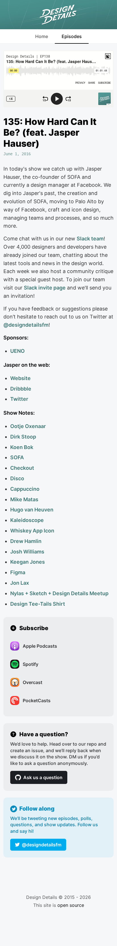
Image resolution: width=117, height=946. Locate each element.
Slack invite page (45, 288)
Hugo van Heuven (31, 510)
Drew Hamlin (25, 541)
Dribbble (20, 389)
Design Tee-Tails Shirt (37, 604)
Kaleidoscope (27, 520)
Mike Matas (24, 499)
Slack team (90, 239)
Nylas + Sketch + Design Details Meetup (59, 593)
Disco (17, 478)
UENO (17, 351)
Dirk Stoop (23, 437)
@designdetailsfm (41, 845)
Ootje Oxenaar (28, 426)
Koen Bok (21, 447)
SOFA (17, 457)
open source (70, 905)
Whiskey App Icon (32, 531)
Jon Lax (19, 583)
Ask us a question (42, 777)
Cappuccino (24, 489)
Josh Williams (27, 552)
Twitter (19, 399)
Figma (17, 572)
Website (20, 378)
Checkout (22, 468)
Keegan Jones (27, 562)
